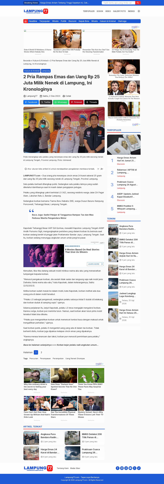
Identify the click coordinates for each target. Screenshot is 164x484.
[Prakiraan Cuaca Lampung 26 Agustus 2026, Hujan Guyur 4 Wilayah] (72, 453)
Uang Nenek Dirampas (75, 358)
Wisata (55, 21)
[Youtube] (130, 468)
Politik (63, 21)
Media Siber (75, 468)
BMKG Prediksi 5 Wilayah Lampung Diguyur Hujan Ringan (128, 209)
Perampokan (58, 358)
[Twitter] (134, 468)
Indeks (131, 11)
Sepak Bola (84, 21)
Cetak (68, 96)
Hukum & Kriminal (108, 21)
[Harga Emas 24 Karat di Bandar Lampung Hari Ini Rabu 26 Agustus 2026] (31, 453)
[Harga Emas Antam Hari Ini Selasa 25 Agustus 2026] (113, 315)
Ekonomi (72, 21)
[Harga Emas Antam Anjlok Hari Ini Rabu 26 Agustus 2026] (113, 256)
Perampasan (45, 358)
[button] (138, 2)
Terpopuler (88, 11)
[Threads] (126, 468)
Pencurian (33, 358)
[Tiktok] (139, 468)
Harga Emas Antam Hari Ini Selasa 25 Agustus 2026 (128, 313)
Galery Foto (119, 11)
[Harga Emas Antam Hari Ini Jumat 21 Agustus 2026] (124, 145)
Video (108, 11)
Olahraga (122, 21)
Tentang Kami (63, 468)
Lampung (46, 71)
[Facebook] (117, 468)
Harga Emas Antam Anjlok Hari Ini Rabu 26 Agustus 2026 (128, 256)
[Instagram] (122, 468)
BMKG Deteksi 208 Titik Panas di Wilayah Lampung (92, 437)
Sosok (100, 11)
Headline (33, 21)
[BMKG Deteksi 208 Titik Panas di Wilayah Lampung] (72, 438)
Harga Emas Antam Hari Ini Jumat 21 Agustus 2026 (126, 161)
